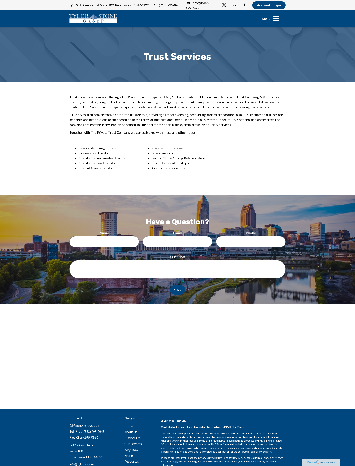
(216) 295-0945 (170, 5)
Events (129, 456)
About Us (130, 432)
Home (128, 426)
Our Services (133, 444)
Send (177, 290)
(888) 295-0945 (94, 432)
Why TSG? (131, 450)
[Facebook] (244, 5)
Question (177, 257)
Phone (251, 233)
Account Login (269, 5)
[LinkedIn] (234, 5)
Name (104, 233)
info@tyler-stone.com (197, 5)
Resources (131, 462)
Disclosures (132, 438)
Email (177, 233)
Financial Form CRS (175, 420)
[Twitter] (224, 5)
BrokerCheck (236, 427)
